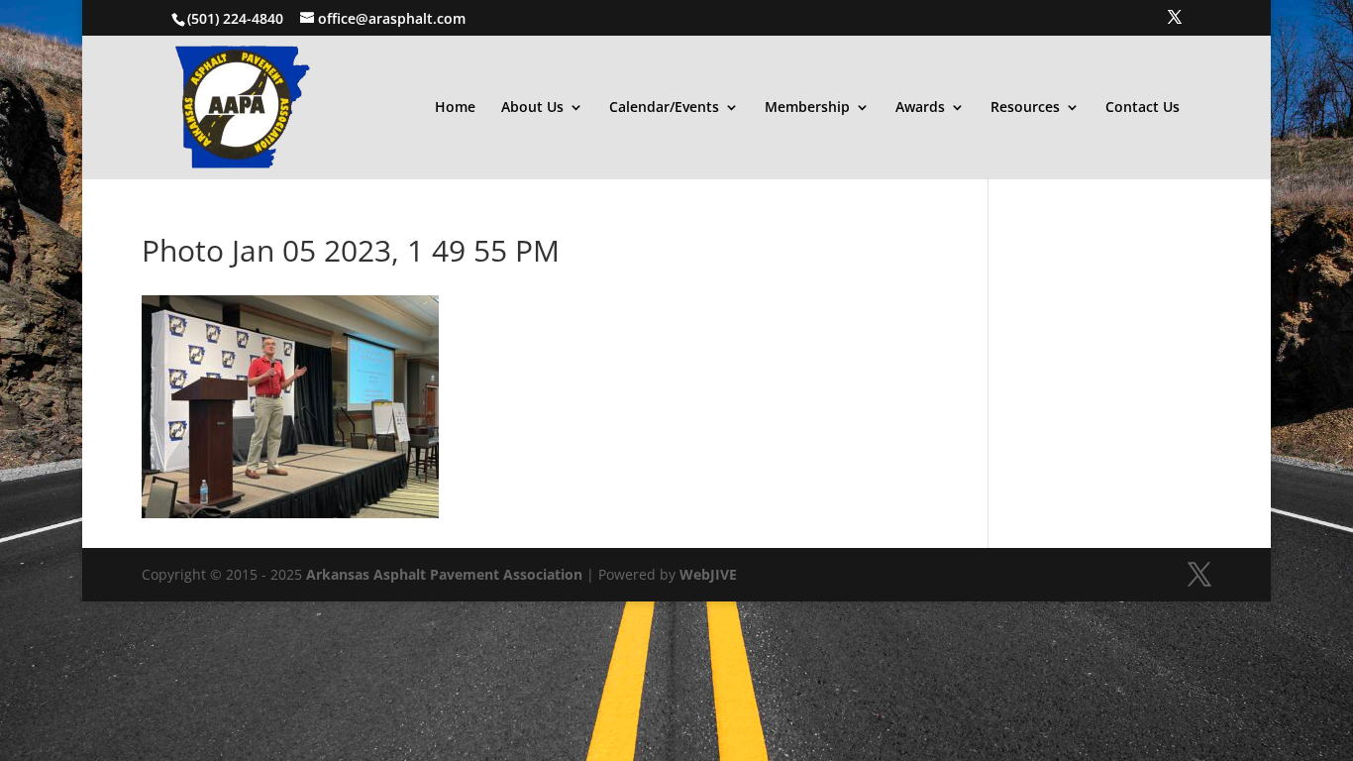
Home (455, 108)
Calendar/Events (664, 108)
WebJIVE (708, 574)
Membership (807, 108)
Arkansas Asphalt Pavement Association (444, 574)
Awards (920, 108)
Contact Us (1142, 108)
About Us (532, 108)
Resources (1025, 108)
